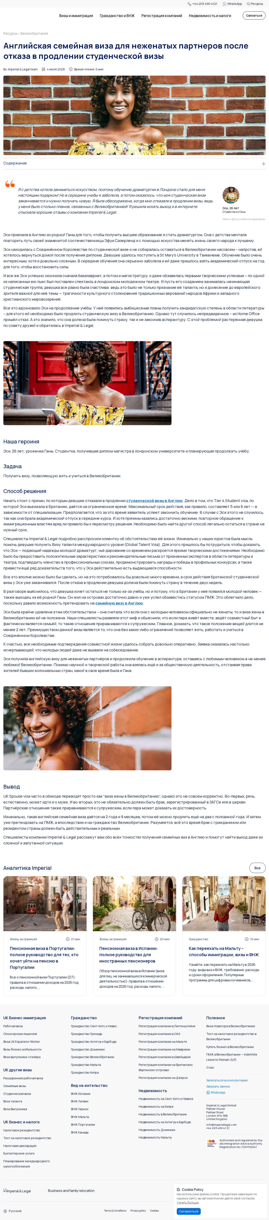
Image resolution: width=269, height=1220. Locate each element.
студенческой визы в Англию (154, 500)
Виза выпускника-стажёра (22, 1057)
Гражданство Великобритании (92, 1057)
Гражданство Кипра (85, 1072)
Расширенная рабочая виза (23, 1078)
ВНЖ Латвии (79, 1101)
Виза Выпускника (15, 1109)
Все (257, 868)
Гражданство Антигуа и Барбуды (93, 1042)
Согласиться (188, 1211)
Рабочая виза (13, 1026)
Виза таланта (12, 1101)
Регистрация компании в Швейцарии (165, 1057)
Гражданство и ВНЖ (117, 15)
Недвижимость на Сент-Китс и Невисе (166, 1099)
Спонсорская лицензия (20, 1034)
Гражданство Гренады (86, 1034)
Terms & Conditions (115, 1210)
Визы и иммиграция (76, 15)
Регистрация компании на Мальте (163, 1042)
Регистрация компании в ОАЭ (159, 1034)
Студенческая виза (17, 1094)
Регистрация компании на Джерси (163, 1078)
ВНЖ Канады (79, 1132)
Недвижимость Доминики (157, 1130)
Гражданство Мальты (86, 1065)
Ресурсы (256, 4)
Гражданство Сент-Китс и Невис (94, 1026)
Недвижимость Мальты (155, 1137)
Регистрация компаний (161, 15)
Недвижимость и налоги (210, 15)
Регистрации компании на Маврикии (164, 1049)
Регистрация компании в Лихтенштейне (167, 1026)
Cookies (154, 1210)
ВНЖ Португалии (83, 1125)
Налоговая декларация (19, 1146)
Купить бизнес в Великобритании (230, 1047)
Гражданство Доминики (88, 1049)
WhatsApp (234, 4)
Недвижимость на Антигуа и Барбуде (165, 1122)
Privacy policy (138, 1210)
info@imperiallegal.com (221, 1125)
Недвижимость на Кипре (156, 1106)
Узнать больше (188, 1202)
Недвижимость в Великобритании (163, 1114)
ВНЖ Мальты (80, 1117)
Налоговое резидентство (21, 1130)
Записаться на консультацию (227, 1080)
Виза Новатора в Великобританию (230, 1026)
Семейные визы (14, 1086)
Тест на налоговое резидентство (27, 1138)
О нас (210, 1067)
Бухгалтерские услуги (18, 1153)
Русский (15, 1211)
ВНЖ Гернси (79, 1109)
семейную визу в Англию (119, 603)
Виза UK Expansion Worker (21, 1042)
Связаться (254, 15)
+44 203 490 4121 (204, 4)
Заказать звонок (218, 1086)
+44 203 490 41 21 (217, 1128)
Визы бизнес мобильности (22, 1049)
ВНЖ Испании (80, 1094)
